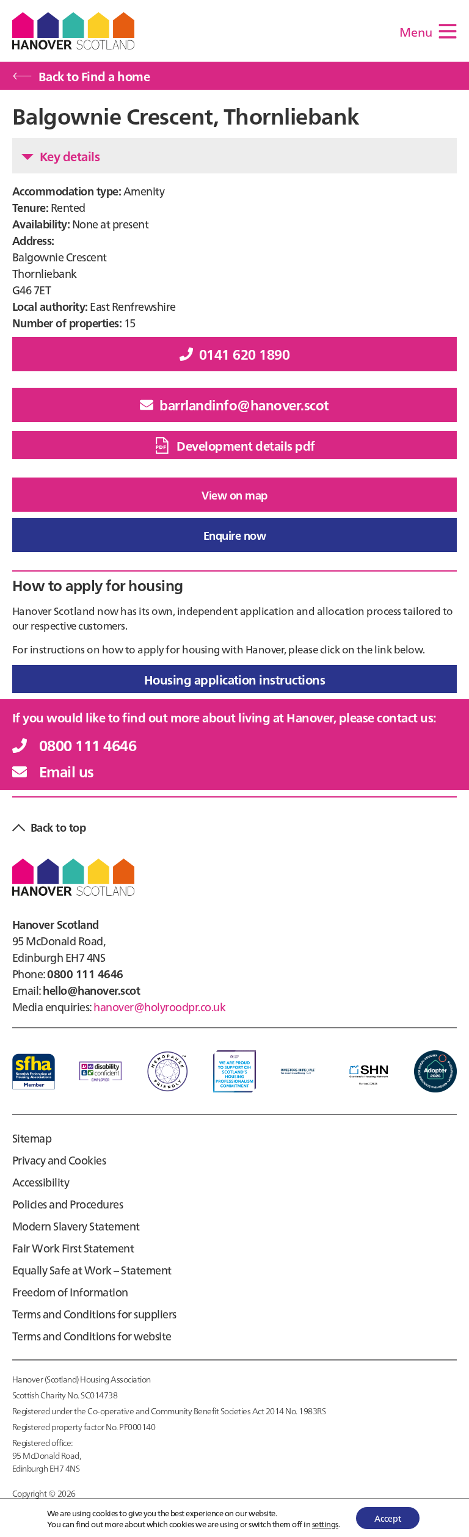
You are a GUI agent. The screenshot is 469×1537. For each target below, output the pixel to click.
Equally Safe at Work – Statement (92, 1269)
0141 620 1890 (244, 353)
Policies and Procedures (67, 1204)
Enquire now (234, 535)
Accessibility (40, 1182)
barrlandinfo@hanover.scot (244, 404)
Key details (70, 155)
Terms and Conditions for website (92, 1335)
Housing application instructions (234, 679)
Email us (66, 771)
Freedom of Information (70, 1291)
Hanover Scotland (73, 30)
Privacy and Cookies (59, 1160)
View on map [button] (234, 495)
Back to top (58, 827)
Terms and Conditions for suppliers (94, 1313)
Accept (387, 1518)
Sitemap (31, 1138)
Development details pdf (245, 445)
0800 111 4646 (87, 745)
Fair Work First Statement (73, 1247)
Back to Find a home (94, 75)
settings (325, 1523)
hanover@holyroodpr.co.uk (159, 1006)
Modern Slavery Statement (76, 1226)
